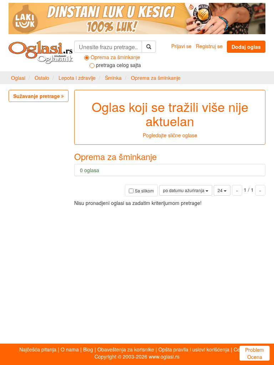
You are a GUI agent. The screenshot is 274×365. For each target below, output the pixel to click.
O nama (70, 349)
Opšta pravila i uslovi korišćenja (193, 349)
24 (221, 190)
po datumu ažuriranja (184, 190)
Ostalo (42, 77)
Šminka (113, 77)
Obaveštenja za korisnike (125, 349)
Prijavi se (181, 46)
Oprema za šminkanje (156, 77)
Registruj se (209, 46)
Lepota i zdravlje (77, 77)
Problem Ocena (254, 353)
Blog (88, 349)
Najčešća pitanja (37, 349)
